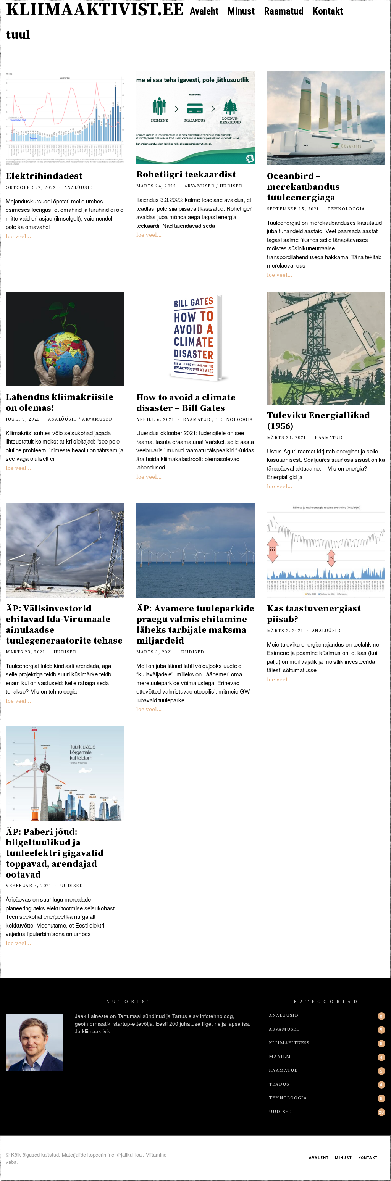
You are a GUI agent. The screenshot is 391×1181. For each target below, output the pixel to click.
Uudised (231, 186)
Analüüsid (78, 187)
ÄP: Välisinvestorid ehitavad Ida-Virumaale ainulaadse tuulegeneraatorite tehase (64, 625)
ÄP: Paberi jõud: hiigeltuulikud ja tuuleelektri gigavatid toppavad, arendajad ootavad (54, 853)
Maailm (280, 1057)
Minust (241, 11)
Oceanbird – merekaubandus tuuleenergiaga (303, 187)
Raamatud (284, 11)
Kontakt (328, 11)
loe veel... (18, 236)
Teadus (279, 1084)
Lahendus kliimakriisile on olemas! (59, 403)
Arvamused (199, 186)
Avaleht (204, 11)
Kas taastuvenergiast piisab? (314, 614)
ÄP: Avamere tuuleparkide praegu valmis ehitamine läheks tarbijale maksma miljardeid (195, 625)
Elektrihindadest (44, 176)
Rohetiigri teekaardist (186, 175)
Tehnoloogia (346, 209)
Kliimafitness (289, 1043)
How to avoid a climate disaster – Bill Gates (186, 403)
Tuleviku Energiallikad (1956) (318, 421)
